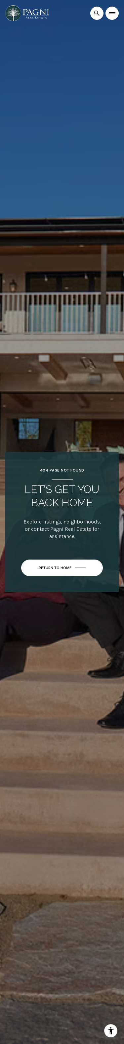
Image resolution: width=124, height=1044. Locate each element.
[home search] (96, 13)
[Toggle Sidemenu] (112, 13)
